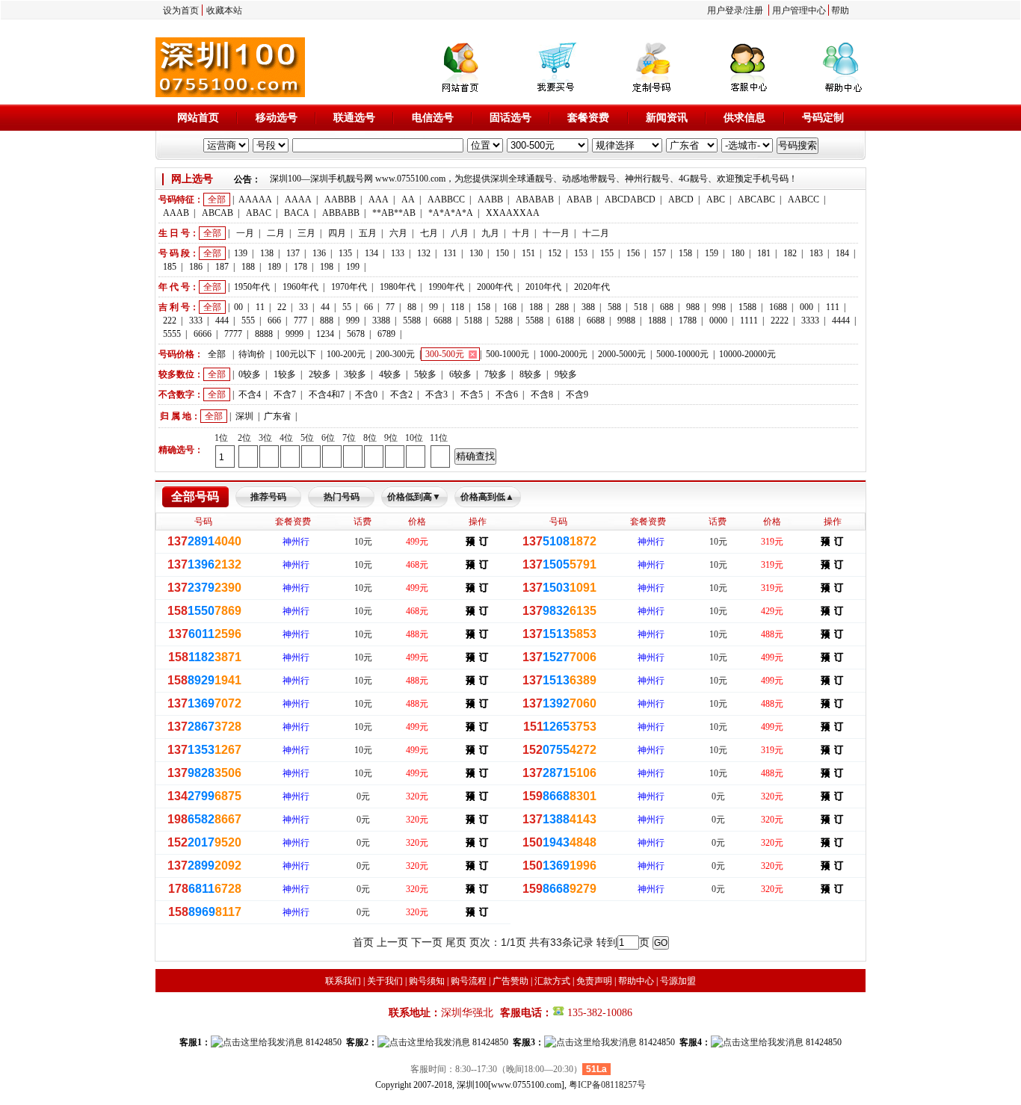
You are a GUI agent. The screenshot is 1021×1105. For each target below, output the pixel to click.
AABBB (340, 199)
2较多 (320, 374)
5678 (356, 334)
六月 (398, 233)
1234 (325, 334)
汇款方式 (552, 981)
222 (169, 320)
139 (240, 253)
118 (457, 307)
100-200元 (346, 354)
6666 (203, 334)
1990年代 (446, 287)
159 (711, 253)
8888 (264, 334)
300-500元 (444, 354)
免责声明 (594, 981)
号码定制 (823, 117)
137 (293, 253)
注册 (754, 10)
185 (169, 266)
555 (248, 320)
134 (371, 253)
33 (303, 307)
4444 (841, 320)
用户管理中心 (799, 10)
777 (300, 320)
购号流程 (469, 981)
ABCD (681, 199)
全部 (217, 199)
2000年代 (495, 287)
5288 (504, 320)
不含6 (507, 394)
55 (346, 307)
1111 (749, 320)
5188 (473, 320)
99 (433, 307)
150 (502, 253)
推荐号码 (268, 497)
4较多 (390, 374)
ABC (715, 199)
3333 (810, 320)
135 (345, 253)
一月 (245, 233)
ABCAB (217, 213)
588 (614, 307)
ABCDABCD (630, 199)
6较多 (460, 374)
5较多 (425, 374)
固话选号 (510, 117)
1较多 (285, 374)
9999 (294, 334)
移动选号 (276, 117)
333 (196, 320)
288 (562, 307)
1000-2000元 (563, 354)
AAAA (298, 199)
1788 (688, 320)
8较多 (530, 374)
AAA (378, 199)
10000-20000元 (747, 354)
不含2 (401, 394)
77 (390, 307)
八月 (460, 233)
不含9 (577, 394)
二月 (276, 233)
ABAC (258, 213)
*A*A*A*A (450, 213)
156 (633, 253)
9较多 (566, 374)
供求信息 (744, 117)
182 (790, 253)
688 (666, 307)
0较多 (249, 374)
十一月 (556, 233)
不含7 (285, 394)
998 (719, 307)
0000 (718, 320)
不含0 (366, 394)
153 (580, 253)
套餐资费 (588, 117)
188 (248, 266)
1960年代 (300, 287)
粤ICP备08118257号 (607, 1085)
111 (832, 307)
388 (588, 307)
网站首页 (198, 117)
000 (806, 307)
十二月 (595, 233)
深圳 (244, 416)
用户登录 (725, 10)
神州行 (296, 541)
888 (326, 320)
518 (640, 307)
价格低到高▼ (414, 497)
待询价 (251, 354)
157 (659, 253)
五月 (368, 233)
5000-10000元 (682, 354)
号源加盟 (678, 981)
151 (528, 253)
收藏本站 (224, 10)
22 (281, 307)
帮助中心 (636, 981)
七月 (429, 233)
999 (353, 320)
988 (693, 307)
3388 (381, 320)
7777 (233, 334)
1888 (657, 320)
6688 (442, 320)
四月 (337, 233)
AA (408, 199)
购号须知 (427, 981)
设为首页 (181, 10)
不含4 (249, 394)
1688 (778, 307)
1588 (747, 307)
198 (326, 266)
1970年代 (349, 287)
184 (842, 253)
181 (764, 253)
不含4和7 (327, 394)
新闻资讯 (667, 117)
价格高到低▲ (487, 497)
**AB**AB (394, 213)
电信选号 (433, 117)
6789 (386, 334)
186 (196, 266)
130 (476, 253)
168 (509, 307)
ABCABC (756, 199)
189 (274, 266)
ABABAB (535, 199)
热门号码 (342, 497)
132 (424, 253)
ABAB (579, 199)
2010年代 (543, 287)
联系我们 (343, 981)
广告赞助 (510, 981)
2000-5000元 (622, 354)
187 (222, 266)
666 (274, 320)
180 (737, 253)
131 (450, 253)
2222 (780, 320)
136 (319, 253)
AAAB (176, 213)
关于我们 (385, 981)
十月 (521, 233)
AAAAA (255, 199)
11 (260, 307)
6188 (565, 320)
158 (685, 253)
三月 (306, 233)
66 (368, 307)
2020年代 (592, 287)
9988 (626, 320)
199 (353, 266)
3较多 (355, 374)
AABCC (803, 199)
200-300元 (395, 354)
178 (300, 266)
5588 (412, 320)
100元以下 (296, 354)
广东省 (277, 416)
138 (267, 253)
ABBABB (341, 213)
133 (397, 253)
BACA (296, 213)
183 (816, 253)
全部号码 (195, 496)
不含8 (542, 394)
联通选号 (354, 117)
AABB (490, 199)
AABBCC (446, 199)
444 (222, 320)
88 (411, 307)
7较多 (495, 374)
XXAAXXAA (513, 213)
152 (554, 253)
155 (607, 253)
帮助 (840, 10)
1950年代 (252, 287)
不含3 (436, 394)
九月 (490, 233)
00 (238, 307)
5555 (172, 334)
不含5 (471, 394)
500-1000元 (507, 354)
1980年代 (398, 287)
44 (325, 307)
